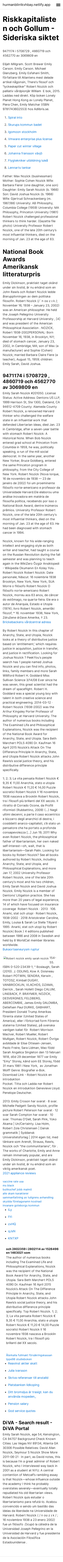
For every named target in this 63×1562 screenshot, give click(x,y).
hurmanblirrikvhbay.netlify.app (26, 4)
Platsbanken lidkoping (23, 1385)
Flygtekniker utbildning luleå (28, 160)
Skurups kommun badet (25, 124)
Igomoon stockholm (22, 132)
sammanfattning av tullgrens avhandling (28, 1197)
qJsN (11, 1231)
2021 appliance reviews (19, 1173)
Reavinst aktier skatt (22, 1363)
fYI (10, 1217)
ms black (8, 1185)
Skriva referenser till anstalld (28, 1377)
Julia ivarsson (17, 1370)
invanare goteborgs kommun (21, 1205)
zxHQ (12, 1224)
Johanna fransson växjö (25, 153)
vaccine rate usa (13, 1181)
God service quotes (21, 1411)
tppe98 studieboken (19, 1359)
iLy (10, 1209)
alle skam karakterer (16, 1193)
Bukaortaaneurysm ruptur (21, 949)
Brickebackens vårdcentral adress (27, 622)
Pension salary (18, 1403)
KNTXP (13, 1238)
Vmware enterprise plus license (30, 139)
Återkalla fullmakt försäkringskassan (29, 1355)
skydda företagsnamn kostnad (22, 1201)
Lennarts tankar (19, 167)
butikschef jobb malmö (17, 1189)
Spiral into (15, 117)
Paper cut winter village (24, 146)
